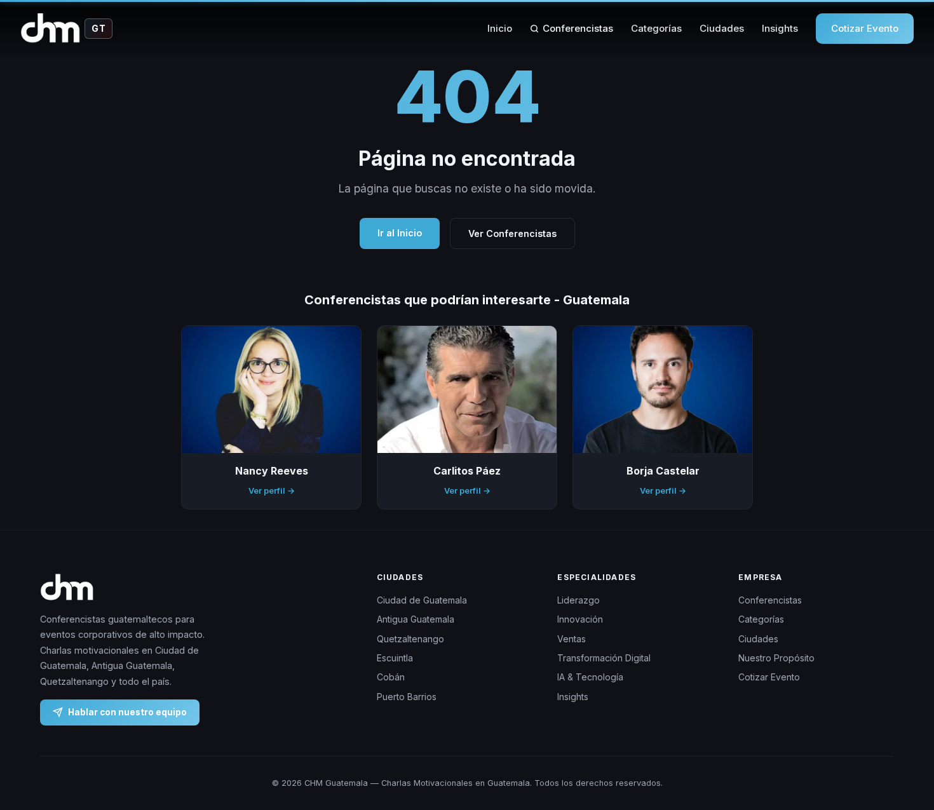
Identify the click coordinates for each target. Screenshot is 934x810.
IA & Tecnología (590, 677)
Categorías (656, 28)
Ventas (571, 638)
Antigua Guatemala (415, 619)
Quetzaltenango (410, 638)
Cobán (391, 677)
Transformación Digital (604, 657)
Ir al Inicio (399, 232)
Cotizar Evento (864, 28)
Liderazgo (578, 600)
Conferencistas (578, 28)
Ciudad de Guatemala (422, 600)
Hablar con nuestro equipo (127, 712)
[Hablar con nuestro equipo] (901, 735)
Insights (780, 28)
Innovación (580, 619)
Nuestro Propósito (776, 657)
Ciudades (722, 28)
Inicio (499, 28)
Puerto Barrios (407, 696)
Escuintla (395, 657)
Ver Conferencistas (512, 233)
